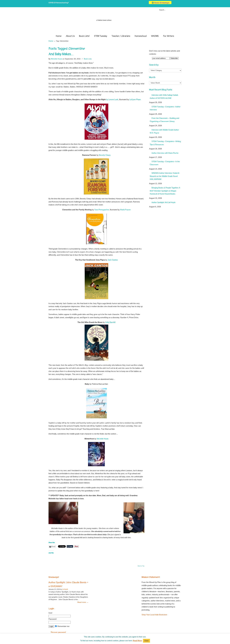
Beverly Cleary (105, 155)
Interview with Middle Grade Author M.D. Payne (164, 131)
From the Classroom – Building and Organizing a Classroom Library (164, 119)
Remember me (63, 626)
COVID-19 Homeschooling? (59, 3)
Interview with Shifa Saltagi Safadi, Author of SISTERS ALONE (164, 96)
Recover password (58, 632)
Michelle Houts (56, 59)
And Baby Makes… (61, 54)
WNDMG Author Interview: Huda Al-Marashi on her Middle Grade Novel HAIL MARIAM (165, 176)
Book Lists (88, 59)
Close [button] (146, 641)
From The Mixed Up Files (115, 21)
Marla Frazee (125, 210)
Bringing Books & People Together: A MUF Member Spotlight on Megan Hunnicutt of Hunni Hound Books (165, 191)
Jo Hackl (65, 589)
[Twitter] (173, 4)
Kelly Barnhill (110, 322)
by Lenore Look (112, 99)
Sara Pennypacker (101, 210)
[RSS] (180, 4)
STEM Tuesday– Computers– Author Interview (165, 108)
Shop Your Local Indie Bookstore (154, 615)
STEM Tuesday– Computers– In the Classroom (165, 163)
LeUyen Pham (135, 99)
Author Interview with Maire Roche (165, 153)
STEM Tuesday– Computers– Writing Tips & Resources (165, 142)
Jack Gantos (113, 260)
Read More (137, 641)
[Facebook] (176, 4)
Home (51, 41)
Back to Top (141, 566)
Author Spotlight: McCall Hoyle (163, 202)
